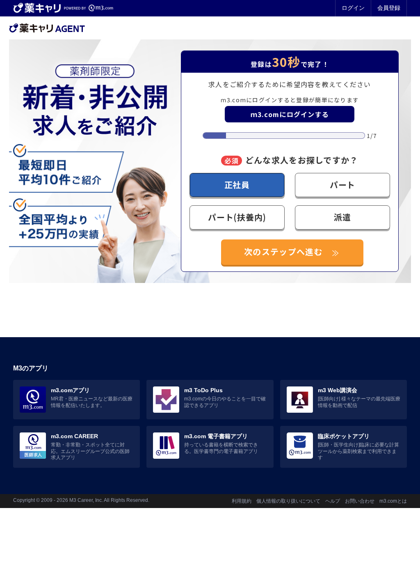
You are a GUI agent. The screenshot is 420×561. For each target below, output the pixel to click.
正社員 (237, 185)
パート (342, 185)
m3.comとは (393, 501)
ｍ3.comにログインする (290, 114)
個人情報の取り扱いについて (288, 501)
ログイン (353, 8)
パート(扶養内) (237, 217)
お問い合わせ (359, 501)
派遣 (342, 217)
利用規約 (241, 501)
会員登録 (388, 8)
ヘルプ (332, 501)
